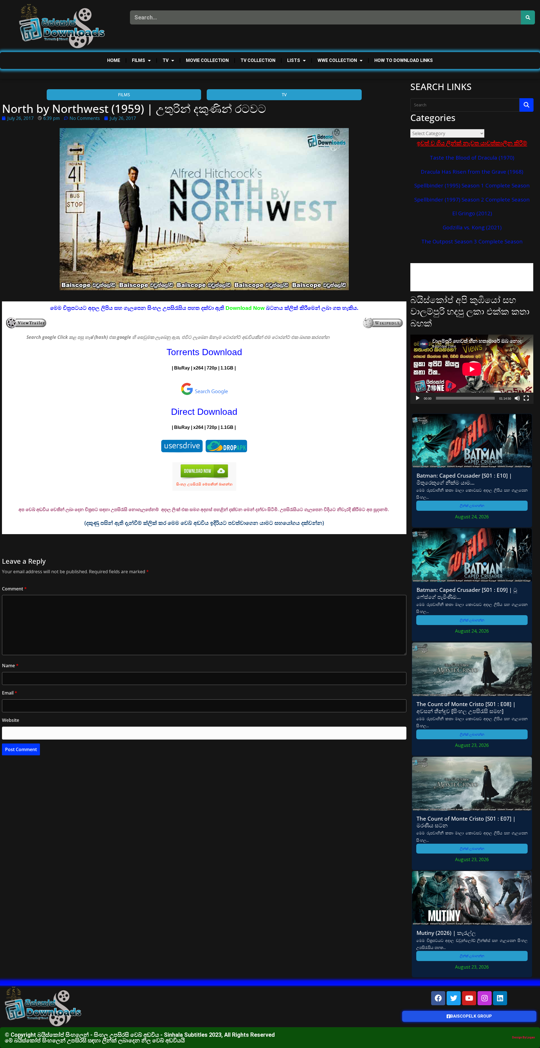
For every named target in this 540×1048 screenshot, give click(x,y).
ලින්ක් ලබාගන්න (472, 505)
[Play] (417, 398)
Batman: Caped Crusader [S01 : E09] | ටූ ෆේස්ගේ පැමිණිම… (467, 593)
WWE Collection (337, 60)
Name (10, 665)
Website (10, 720)
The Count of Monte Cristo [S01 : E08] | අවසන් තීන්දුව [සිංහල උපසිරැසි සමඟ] (466, 707)
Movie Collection (207, 60)
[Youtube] (469, 998)
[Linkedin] (500, 998)
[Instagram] (485, 998)
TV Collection (257, 60)
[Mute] (517, 398)
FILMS (138, 60)
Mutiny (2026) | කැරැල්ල (446, 933)
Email (9, 693)
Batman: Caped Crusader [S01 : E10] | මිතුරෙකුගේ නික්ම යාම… (464, 479)
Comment (14, 589)
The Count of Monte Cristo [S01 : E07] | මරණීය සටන (466, 822)
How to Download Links (403, 60)
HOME (113, 60)
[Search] (528, 17)
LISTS (293, 60)
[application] (471, 369)
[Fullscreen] (526, 398)
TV (165, 60)
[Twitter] (454, 998)
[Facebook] (438, 998)
